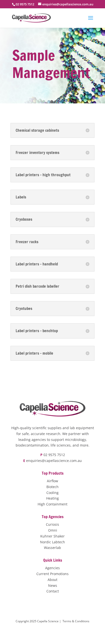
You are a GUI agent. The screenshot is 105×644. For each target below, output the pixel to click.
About (52, 579)
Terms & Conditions (76, 621)
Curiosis (52, 524)
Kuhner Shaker (52, 536)
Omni (52, 530)
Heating (52, 498)
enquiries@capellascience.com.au (54, 460)
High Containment (52, 504)
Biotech (52, 486)
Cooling (52, 492)
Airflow (52, 481)
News (52, 585)
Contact (52, 591)
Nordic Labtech (52, 542)
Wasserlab (52, 547)
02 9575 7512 (54, 454)
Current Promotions (52, 573)
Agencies (52, 568)
